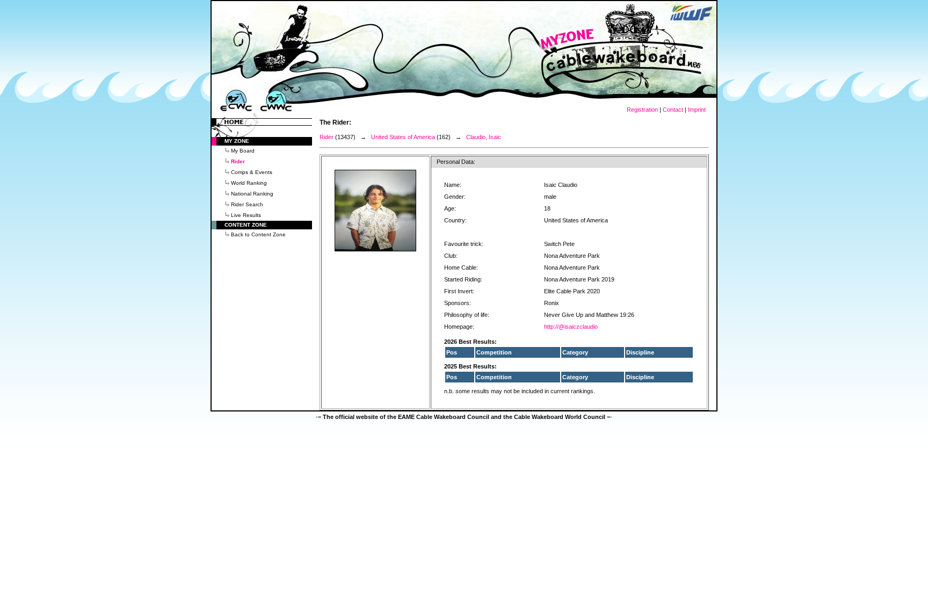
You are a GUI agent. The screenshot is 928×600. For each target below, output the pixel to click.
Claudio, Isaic (483, 137)
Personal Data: (456, 161)
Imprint (697, 109)
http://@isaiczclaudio (571, 326)
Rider (327, 137)
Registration (642, 109)
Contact (673, 109)
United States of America (403, 137)
